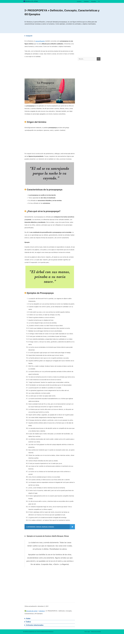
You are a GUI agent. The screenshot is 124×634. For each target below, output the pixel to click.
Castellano (86, 1)
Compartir (29, 36)
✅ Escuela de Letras (31, 611)
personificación (40, 41)
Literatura (79, 1)
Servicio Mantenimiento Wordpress (45, 631)
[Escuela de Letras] (30, 1)
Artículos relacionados (34, 625)
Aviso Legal (87, 631)
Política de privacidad (96, 631)
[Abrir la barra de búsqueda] (99, 1)
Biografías (93, 1)
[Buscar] (98, 59)
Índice (28, 622)
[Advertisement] (50, 69)
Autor (28, 618)
